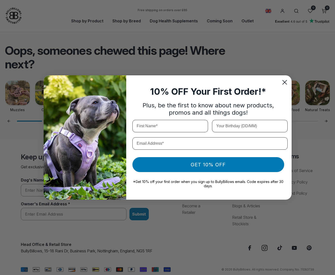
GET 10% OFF (208, 165)
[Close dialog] (285, 82)
